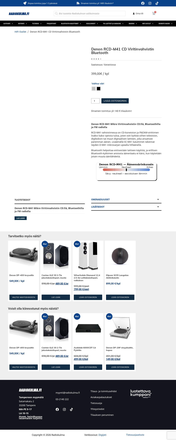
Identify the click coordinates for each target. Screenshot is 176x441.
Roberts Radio (164, 23)
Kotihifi (21, 23)
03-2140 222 (62, 418)
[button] (80, 52)
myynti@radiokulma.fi (68, 411)
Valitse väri (98, 83)
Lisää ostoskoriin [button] (88, 316)
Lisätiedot (97, 226)
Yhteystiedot (97, 428)
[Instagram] (150, 3)
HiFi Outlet (146, 23)
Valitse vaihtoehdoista (23, 316)
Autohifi (6, 23)
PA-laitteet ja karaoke (112, 23)
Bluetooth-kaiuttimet (69, 23)
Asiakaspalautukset (101, 416)
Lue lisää (56, 316)
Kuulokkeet (90, 23)
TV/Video (35, 23)
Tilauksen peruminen (102, 434)
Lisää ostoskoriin (115, 100)
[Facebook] (143, 3)
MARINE (131, 23)
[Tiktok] (157, 3)
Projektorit (51, 23)
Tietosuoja (96, 422)
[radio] (94, 89)
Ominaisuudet (100, 218)
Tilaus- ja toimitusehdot (104, 410)
